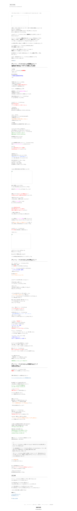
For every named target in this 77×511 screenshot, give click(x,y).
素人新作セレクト (15, 495)
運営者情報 (51, 504)
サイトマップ (29, 504)
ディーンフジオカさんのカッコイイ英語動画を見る (21, 377)
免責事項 (39, 504)
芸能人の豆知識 (15, 498)
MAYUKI (38, 507)
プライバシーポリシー (45, 504)
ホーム (25, 504)
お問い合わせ (35, 504)
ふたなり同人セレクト (16, 494)
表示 (14, 60)
